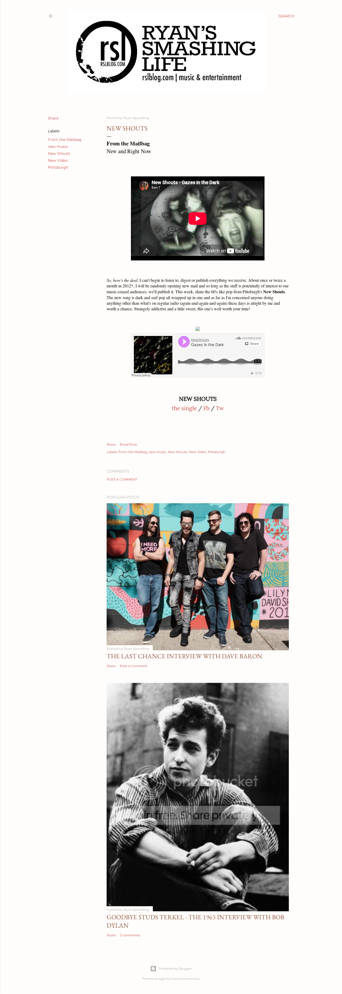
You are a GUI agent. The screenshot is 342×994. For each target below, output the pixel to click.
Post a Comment (122, 479)
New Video (58, 160)
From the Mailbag (64, 139)
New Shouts (59, 153)
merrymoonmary (186, 979)
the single (184, 408)
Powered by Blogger (175, 969)
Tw (220, 408)
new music (58, 146)
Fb (206, 408)
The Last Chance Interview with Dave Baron (184, 656)
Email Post (128, 444)
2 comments (130, 935)
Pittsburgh (58, 167)
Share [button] (53, 118)
